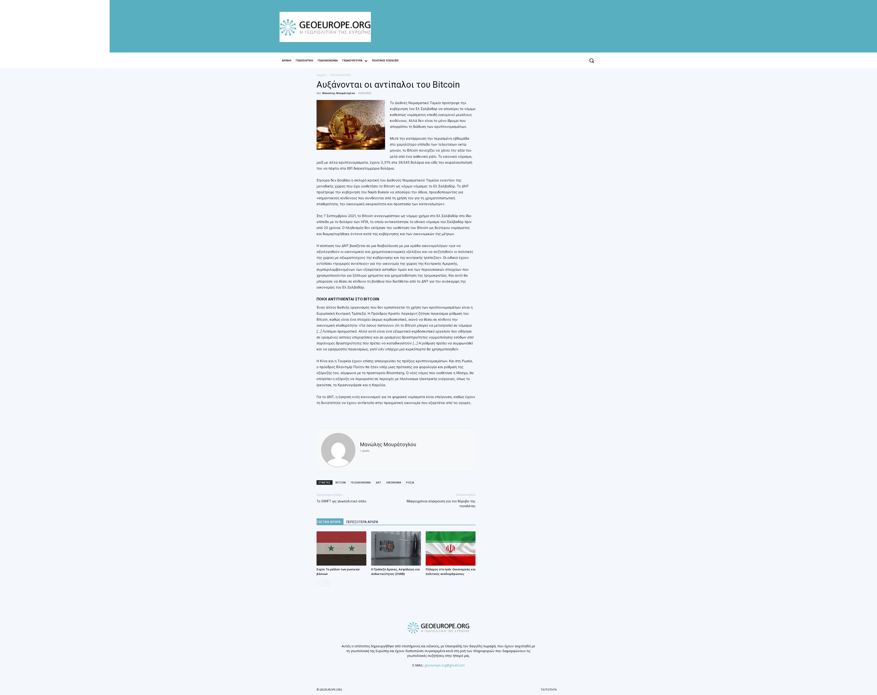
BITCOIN (340, 482)
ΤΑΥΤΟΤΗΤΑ (549, 690)
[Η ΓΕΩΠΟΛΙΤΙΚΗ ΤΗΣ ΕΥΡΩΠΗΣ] (327, 27)
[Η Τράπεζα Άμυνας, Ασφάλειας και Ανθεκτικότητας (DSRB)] (396, 548)
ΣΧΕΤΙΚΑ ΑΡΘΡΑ (329, 522)
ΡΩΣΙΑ (410, 482)
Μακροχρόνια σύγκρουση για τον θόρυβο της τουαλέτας (441, 503)
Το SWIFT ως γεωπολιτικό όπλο (341, 501)
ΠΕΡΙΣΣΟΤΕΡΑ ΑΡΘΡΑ (362, 522)
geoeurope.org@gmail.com (445, 665)
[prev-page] (319, 583)
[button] (591, 61)
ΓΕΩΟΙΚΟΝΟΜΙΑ (361, 482)
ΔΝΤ (378, 482)
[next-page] (327, 583)
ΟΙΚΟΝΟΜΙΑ (393, 482)
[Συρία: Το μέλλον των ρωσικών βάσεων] (341, 548)
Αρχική (321, 75)
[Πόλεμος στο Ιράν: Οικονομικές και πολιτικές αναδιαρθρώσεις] (450, 548)
